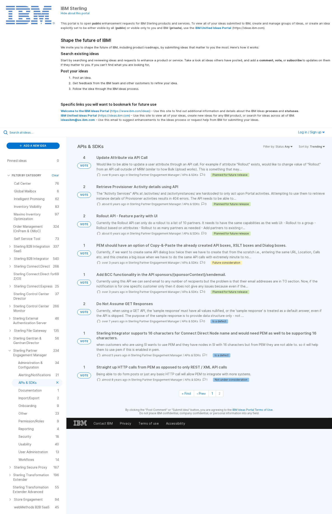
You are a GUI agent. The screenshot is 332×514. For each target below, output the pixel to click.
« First (186, 393)
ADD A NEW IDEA (34, 145)
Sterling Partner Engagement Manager (154, 175)
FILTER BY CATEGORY (26, 175)
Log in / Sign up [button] (310, 132)
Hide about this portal (75, 13)
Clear (55, 175)
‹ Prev (201, 393)
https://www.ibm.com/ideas (130, 111)
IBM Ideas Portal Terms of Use (252, 409)
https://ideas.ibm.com (114, 115)
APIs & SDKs (190, 175)
